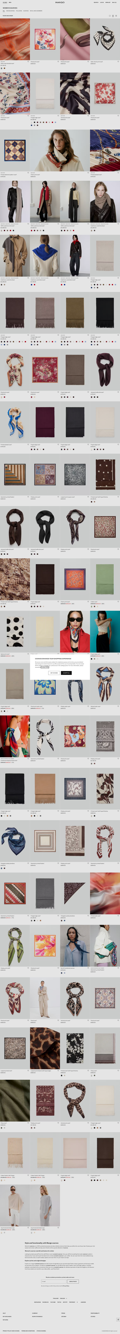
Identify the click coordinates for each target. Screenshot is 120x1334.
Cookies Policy (45, 667)
